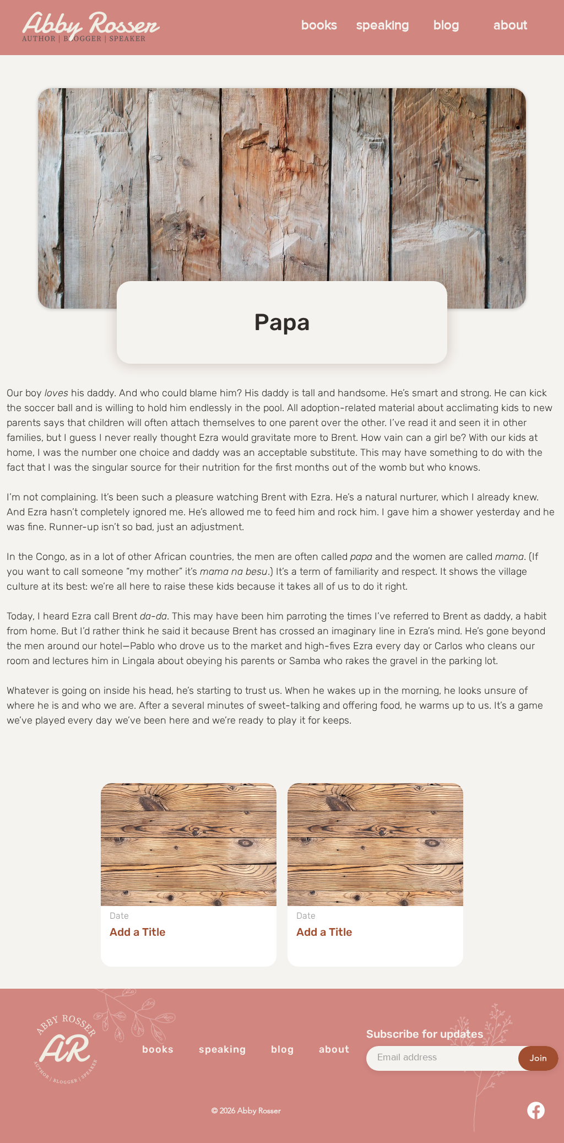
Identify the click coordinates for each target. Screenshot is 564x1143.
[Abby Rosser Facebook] (535, 1110)
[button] (188, 875)
